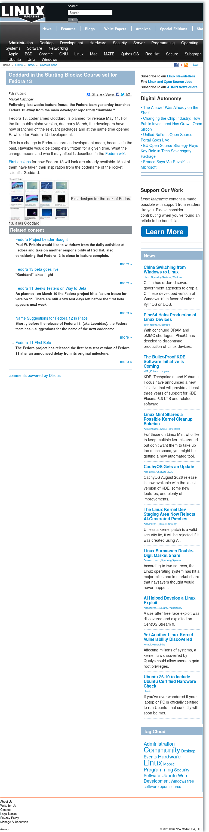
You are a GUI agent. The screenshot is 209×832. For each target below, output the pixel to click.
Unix (31, 59)
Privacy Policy (9, 817)
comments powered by (35, 375)
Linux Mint (174, 428)
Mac (93, 53)
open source (170, 786)
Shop (201, 28)
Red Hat (152, 53)
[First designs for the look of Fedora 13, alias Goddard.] (40, 198)
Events (150, 756)
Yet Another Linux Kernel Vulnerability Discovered (168, 637)
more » (126, 263)
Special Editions (173, 28)
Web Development (165, 778)
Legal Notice (8, 813)
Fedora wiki (115, 153)
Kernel (163, 428)
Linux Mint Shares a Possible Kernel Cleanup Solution (168, 419)
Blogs (90, 28)
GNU (63, 53)
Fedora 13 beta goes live (37, 269)
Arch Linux (149, 471)
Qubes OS (130, 53)
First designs (20, 161)
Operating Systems (161, 277)
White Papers (115, 28)
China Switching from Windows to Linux (165, 269)
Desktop (148, 560)
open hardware (152, 324)
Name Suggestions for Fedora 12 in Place (52, 318)
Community (162, 749)
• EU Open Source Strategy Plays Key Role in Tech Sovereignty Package (169, 151)
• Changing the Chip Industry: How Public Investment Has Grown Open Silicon (171, 123)
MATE (109, 53)
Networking (58, 48)
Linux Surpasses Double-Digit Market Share (168, 553)
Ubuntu (14, 59)
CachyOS (161, 471)
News (46, 28)
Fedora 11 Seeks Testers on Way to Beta (51, 288)
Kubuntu (154, 371)
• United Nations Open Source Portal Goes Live (166, 137)
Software (34, 48)
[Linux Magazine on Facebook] (176, 65)
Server (139, 42)
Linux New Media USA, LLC (185, 829)
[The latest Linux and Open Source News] (185, 65)
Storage (165, 324)
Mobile (169, 764)
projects (165, 371)
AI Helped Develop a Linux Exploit (170, 600)
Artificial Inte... (151, 523)
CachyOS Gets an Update (169, 466)
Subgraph (193, 53)
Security (120, 42)
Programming (163, 42)
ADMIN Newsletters (182, 86)
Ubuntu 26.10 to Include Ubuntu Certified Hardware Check (170, 681)
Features (68, 28)
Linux (79, 53)
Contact (5, 809)
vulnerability (176, 607)
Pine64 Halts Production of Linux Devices (170, 317)
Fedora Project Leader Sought (42, 239)
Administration (151, 428)
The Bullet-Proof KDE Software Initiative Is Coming (164, 361)
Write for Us (8, 805)
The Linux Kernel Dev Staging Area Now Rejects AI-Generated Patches (169, 514)
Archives (143, 28)
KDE (146, 371)
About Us (6, 801)
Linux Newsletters (181, 76)
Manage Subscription (14, 822)
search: (73, 6)
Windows (49, 59)
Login (196, 65)
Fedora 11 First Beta (33, 342)
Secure (172, 53)
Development (71, 42)
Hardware (98, 42)
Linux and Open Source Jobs (170, 81)
